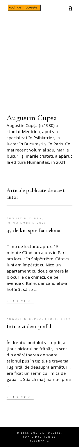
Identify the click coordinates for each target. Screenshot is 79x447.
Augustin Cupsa (24, 218)
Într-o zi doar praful (29, 326)
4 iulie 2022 (58, 319)
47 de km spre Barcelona (33, 230)
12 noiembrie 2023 (26, 223)
